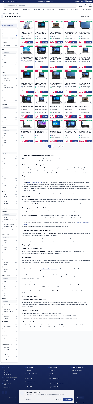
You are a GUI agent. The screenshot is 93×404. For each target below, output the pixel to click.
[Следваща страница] (62, 146)
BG (89, 1)
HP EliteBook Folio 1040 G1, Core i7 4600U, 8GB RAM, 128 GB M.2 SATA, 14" (26, 133)
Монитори (29, 378)
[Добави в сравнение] (21, 28)
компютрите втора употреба (49, 269)
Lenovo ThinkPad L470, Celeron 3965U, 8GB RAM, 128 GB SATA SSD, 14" (56, 83)
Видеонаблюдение (49, 9)
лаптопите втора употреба (34, 182)
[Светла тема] (85, 1)
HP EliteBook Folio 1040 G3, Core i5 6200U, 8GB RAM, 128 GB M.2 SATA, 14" (40, 108)
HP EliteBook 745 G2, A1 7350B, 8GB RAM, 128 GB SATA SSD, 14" (85, 133)
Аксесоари (75, 9)
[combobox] (40, 5)
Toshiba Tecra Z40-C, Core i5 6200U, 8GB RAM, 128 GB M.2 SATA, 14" (41, 34)
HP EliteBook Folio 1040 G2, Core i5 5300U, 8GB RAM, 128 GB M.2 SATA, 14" (84, 58)
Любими (75, 373)
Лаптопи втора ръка (8, 25)
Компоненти (63, 9)
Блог (16, 1)
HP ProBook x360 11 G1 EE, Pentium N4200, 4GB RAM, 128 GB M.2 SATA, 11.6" (41, 133)
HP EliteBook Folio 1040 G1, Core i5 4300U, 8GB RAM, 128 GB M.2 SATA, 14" (70, 58)
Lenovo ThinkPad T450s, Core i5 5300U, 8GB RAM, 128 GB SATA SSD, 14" (55, 34)
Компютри (29, 376)
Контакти (4, 1)
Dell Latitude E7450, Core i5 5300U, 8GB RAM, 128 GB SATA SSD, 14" (85, 34)
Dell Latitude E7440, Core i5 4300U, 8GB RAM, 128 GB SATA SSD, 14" (71, 108)
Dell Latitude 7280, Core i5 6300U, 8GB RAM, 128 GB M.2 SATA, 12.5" (70, 133)
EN (91, 1)
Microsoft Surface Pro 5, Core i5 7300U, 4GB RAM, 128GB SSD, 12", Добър (26, 34)
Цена (3, 33)
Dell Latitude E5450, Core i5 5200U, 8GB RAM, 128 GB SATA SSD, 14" (71, 83)
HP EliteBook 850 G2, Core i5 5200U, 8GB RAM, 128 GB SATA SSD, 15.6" (56, 133)
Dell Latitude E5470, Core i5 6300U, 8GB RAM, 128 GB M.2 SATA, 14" (27, 108)
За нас (10, 1)
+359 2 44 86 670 (7, 374)
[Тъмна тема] (87, 1)
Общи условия (53, 381)
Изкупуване (87, 9)
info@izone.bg (6, 384)
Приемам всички (67, 399)
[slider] (2, 35)
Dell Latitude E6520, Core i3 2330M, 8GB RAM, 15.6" (27, 58)
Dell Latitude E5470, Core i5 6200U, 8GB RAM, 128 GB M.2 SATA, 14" (41, 58)
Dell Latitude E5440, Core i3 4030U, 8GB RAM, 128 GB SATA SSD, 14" (71, 34)
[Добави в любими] (32, 28)
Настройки (28, 399)
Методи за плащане (54, 378)
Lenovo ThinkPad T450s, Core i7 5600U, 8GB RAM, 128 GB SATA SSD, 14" (85, 108)
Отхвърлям (58, 399)
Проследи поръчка (79, 1)
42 (59, 146)
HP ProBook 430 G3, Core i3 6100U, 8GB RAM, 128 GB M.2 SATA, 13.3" (55, 108)
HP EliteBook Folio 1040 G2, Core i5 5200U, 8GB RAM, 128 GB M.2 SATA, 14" (40, 83)
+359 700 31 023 (7, 372)
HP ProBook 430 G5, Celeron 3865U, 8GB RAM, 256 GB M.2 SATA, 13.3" (27, 83)
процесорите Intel (31, 220)
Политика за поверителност (57, 383)
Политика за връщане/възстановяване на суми (55, 387)
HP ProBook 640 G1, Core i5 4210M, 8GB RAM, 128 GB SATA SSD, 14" (85, 83)
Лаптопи (5, 13)
